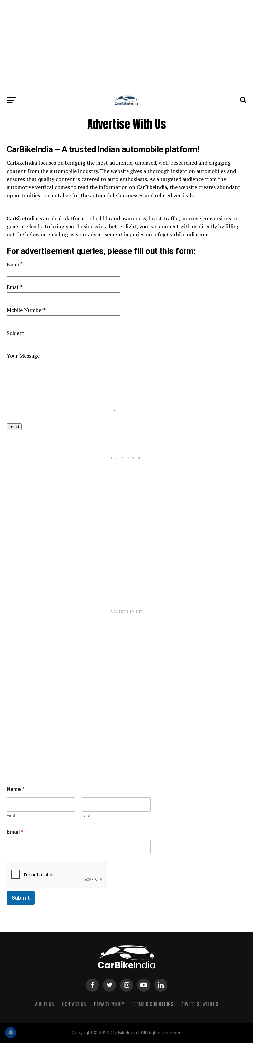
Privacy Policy (109, 1003)
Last (86, 815)
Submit (21, 897)
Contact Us (74, 1003)
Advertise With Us (199, 1003)
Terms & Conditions (152, 1003)
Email (15, 832)
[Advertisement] (126, 46)
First (11, 815)
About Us (44, 1003)
